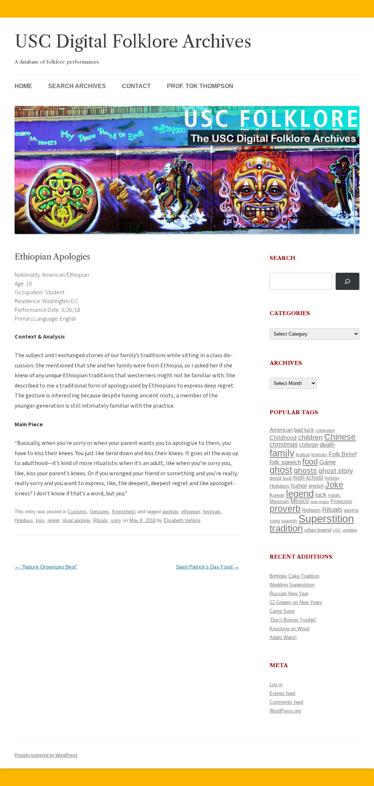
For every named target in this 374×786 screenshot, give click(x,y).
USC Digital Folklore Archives (133, 41)
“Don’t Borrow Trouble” (293, 620)
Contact (136, 86)
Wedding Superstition (292, 584)
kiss (40, 520)
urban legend (317, 530)
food (310, 461)
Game (327, 462)
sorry (116, 520)
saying (351, 510)
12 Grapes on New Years (296, 602)
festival (303, 455)
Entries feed (282, 693)
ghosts (305, 470)
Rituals (100, 520)
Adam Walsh (283, 637)
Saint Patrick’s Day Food (207, 567)
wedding (350, 530)
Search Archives (77, 86)
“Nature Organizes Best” (46, 567)
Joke (334, 485)
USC (337, 530)
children (310, 437)
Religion (311, 510)
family (282, 452)
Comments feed (286, 702)
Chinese (340, 437)
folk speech (285, 462)
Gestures (99, 511)
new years (319, 501)
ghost (281, 470)
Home (23, 86)
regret (53, 520)
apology (170, 511)
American (281, 430)
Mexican (279, 501)
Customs (77, 511)
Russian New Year (289, 593)
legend (300, 493)
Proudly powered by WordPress (46, 755)
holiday (332, 478)
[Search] (347, 281)
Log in (276, 684)
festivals (212, 511)
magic (334, 495)
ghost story (335, 471)
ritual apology (76, 520)
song (275, 521)
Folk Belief (342, 454)
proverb (285, 508)
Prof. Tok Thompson (200, 86)
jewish (316, 486)
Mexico (299, 501)
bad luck (304, 430)
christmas (284, 444)
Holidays (24, 520)
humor (299, 486)
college (308, 445)
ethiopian (190, 511)
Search (282, 257)
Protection (341, 501)
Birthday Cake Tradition (294, 576)
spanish (289, 521)
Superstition (326, 519)
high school (308, 478)
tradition (286, 528)
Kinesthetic (124, 511)
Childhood (283, 437)
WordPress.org (285, 711)
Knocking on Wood (289, 628)
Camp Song (282, 611)
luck (321, 494)
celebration (325, 430)
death (327, 444)
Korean (277, 495)
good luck (281, 478)
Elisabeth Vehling (182, 520)
